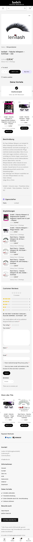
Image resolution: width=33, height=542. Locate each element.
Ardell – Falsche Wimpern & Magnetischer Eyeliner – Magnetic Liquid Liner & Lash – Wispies (8, 120)
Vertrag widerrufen (9, 520)
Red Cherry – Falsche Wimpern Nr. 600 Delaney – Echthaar (19, 261)
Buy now (26, 71)
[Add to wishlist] (13, 102)
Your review (7, 328)
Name (5, 348)
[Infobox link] (16, 91)
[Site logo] (16, 3)
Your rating (6, 325)
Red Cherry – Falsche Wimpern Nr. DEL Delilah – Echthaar (19, 272)
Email (5, 355)
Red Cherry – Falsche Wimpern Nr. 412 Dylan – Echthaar (18, 250)
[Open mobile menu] (3, 8)
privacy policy (24, 363)
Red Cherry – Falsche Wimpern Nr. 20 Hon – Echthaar (17, 239)
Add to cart (15, 71)
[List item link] (16, 468)
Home (3, 47)
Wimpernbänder (11, 47)
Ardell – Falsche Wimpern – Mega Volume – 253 (24, 118)
